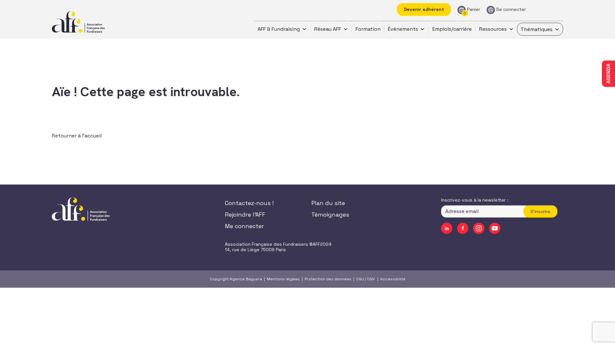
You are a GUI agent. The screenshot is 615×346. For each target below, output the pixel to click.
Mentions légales (283, 279)
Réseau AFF (327, 29)
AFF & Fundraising (279, 29)
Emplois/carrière (452, 29)
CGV (370, 279)
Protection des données (328, 279)
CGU (360, 279)
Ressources (493, 29)
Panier (473, 9)
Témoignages (330, 214)
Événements (403, 29)
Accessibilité (393, 279)
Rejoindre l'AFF (245, 214)
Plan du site (328, 203)
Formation (368, 29)
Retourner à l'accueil (77, 135)
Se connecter (511, 9)
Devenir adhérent (424, 9)
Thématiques (537, 29)
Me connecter (244, 226)
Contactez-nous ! (249, 203)
